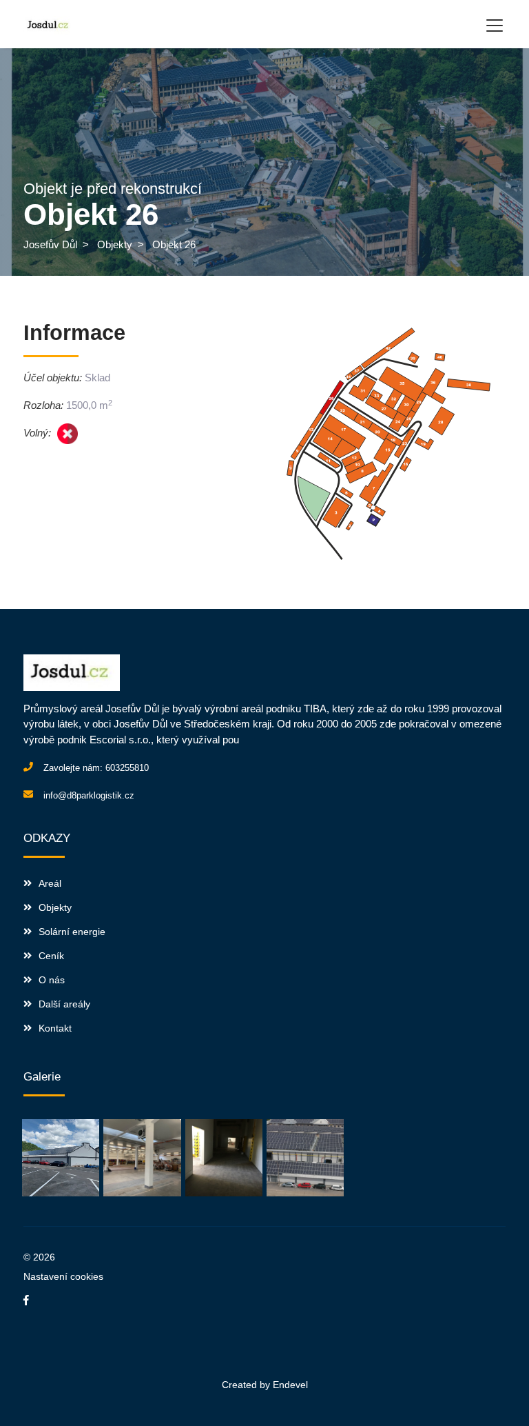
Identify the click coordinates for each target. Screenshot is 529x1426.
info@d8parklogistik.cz (88, 795)
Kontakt (55, 1028)
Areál (50, 883)
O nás (52, 979)
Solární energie (72, 931)
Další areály (64, 1004)
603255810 (127, 768)
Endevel (290, 1384)
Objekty (114, 244)
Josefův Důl (50, 244)
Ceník (51, 955)
